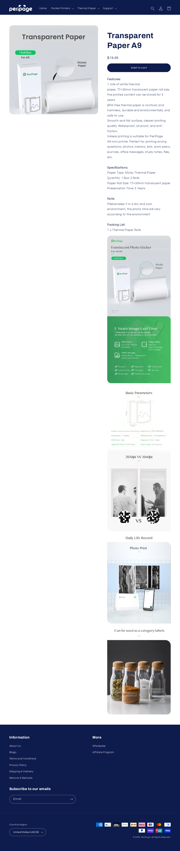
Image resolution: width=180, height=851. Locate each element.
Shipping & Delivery (21, 771)
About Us (15, 746)
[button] (62, 8)
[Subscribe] (71, 799)
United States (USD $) (26, 832)
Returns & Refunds (21, 778)
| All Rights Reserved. (161, 837)
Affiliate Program (103, 752)
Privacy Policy (18, 765)
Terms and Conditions (22, 758)
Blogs (12, 752)
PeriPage (145, 837)
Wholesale (98, 746)
